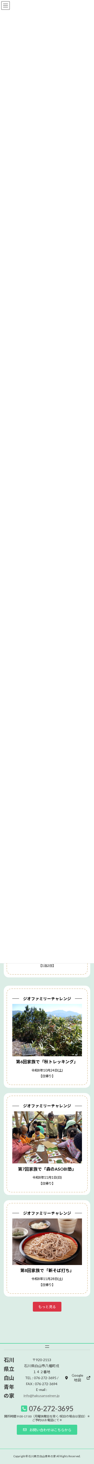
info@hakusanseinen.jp (42, 1395)
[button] (47, 1307)
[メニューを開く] (47, 1347)
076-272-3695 (51, 1408)
